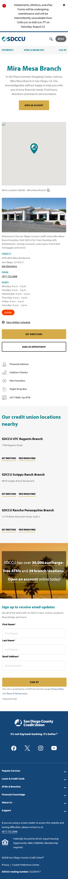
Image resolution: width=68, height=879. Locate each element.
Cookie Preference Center (25, 864)
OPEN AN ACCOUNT (34, 105)
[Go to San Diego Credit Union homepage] (34, 722)
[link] (48, 190)
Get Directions (9, 458)
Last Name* (8, 640)
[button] (34, 148)
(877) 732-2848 (9, 276)
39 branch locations (46, 570)
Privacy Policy (57, 689)
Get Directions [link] (9, 266)
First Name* (8, 624)
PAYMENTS (7, 49)
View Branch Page (27, 458)
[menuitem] (34, 770)
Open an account (23, 579)
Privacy (5, 864)
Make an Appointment (34, 346)
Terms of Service (14, 693)
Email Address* (10, 656)
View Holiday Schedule (18, 322)
